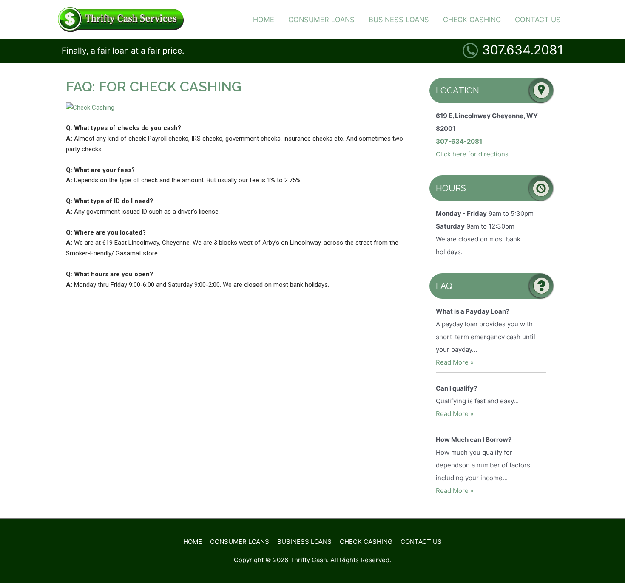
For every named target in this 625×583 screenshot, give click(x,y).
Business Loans (304, 542)
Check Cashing (366, 542)
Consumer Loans (239, 542)
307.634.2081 (522, 49)
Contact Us (421, 542)
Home (192, 542)
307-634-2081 (459, 141)
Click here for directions (472, 154)
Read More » (455, 362)
